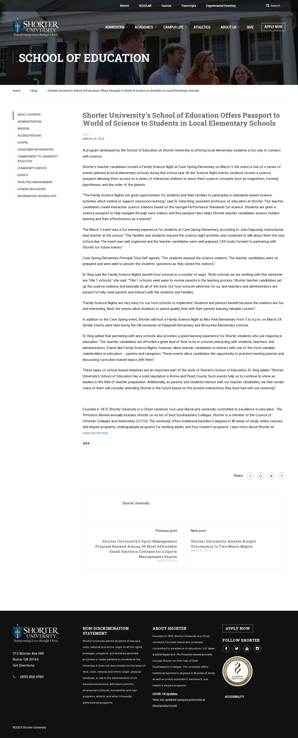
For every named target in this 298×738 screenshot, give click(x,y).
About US (229, 27)
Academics (144, 27)
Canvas (166, 5)
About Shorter (29, 114)
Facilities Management (35, 182)
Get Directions (23, 665)
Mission (23, 128)
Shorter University (135, 503)
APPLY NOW (273, 27)
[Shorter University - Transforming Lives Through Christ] (36, 29)
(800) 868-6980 (32, 677)
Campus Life (173, 27)
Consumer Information (35, 149)
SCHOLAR (145, 5)
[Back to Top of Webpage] (291, 731)
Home (16, 90)
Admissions (115, 27)
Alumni (124, 5)
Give (250, 27)
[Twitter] (271, 475)
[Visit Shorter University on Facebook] (226, 648)
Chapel (22, 142)
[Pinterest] (281, 475)
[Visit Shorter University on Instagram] (257, 648)
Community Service (32, 168)
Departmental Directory (221, 5)
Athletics (202, 27)
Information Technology (36, 196)
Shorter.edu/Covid (164, 706)
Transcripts (188, 5)
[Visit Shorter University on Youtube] (247, 648)
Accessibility (234, 696)
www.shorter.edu (95, 433)
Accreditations (29, 135)
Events (22, 175)
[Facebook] (250, 475)
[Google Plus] (260, 475)
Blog (34, 90)
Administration (29, 121)
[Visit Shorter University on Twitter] (236, 648)
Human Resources (31, 189)
